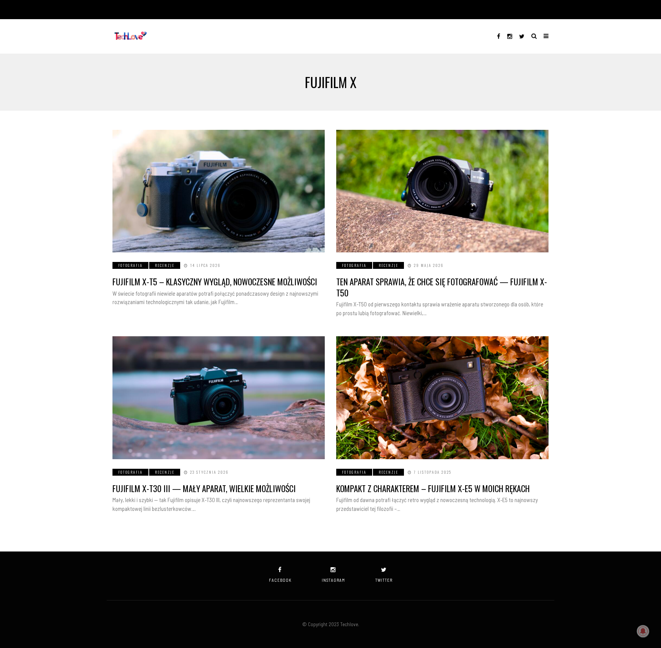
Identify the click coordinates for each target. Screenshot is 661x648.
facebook (280, 580)
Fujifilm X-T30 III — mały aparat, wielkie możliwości (204, 488)
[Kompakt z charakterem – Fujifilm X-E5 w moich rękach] (442, 397)
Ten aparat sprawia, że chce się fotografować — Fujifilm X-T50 (441, 287)
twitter (383, 580)
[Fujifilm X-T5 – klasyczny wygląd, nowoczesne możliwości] (218, 191)
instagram (333, 580)
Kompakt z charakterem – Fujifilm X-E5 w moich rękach (433, 488)
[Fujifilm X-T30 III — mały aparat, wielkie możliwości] (218, 397)
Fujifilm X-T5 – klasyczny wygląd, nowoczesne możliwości (214, 281)
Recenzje (164, 265)
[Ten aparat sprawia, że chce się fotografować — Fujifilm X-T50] (442, 191)
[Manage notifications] (643, 631)
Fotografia (130, 265)
